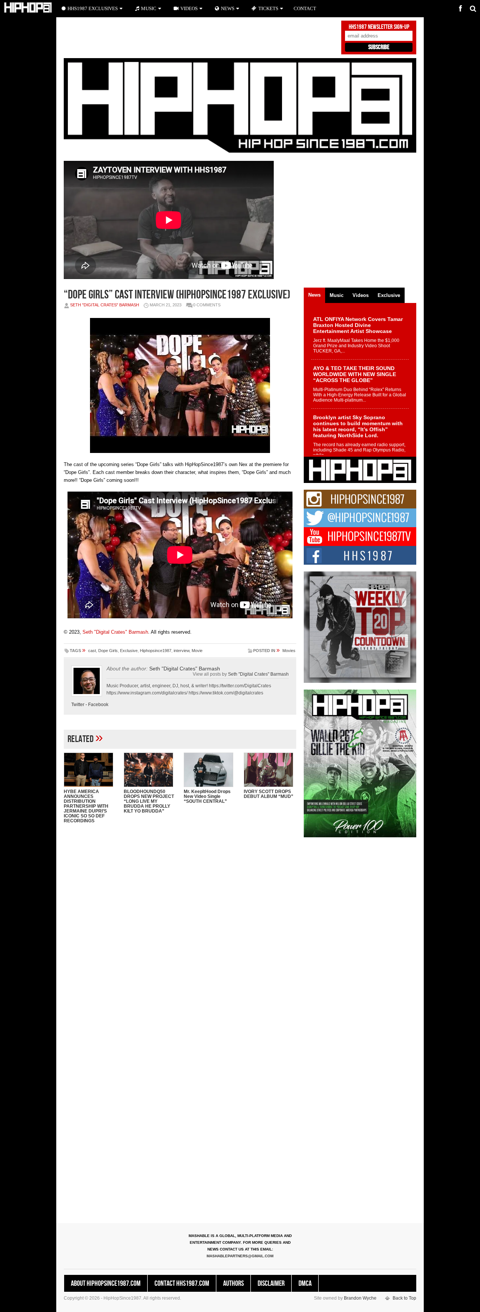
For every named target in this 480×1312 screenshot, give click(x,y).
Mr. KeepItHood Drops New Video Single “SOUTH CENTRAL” (207, 796)
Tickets (268, 8)
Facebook (98, 704)
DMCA (305, 1283)
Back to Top (404, 1298)
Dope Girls (108, 650)
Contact (305, 8)
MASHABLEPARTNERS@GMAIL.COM (240, 1256)
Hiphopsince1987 (155, 650)
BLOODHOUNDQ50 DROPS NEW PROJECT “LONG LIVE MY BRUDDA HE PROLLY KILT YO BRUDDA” (149, 801)
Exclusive (129, 650)
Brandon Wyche (360, 1298)
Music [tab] (337, 295)
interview (181, 650)
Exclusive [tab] (389, 295)
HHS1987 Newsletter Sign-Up (379, 27)
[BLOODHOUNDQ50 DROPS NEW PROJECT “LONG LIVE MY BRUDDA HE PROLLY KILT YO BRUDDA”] (150, 770)
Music (148, 8)
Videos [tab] (360, 295)
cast (92, 650)
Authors (233, 1283)
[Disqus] (180, 926)
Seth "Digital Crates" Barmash (104, 305)
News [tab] (314, 295)
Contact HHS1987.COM (181, 1283)
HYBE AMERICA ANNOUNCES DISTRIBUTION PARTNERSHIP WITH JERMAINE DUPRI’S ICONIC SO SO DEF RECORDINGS (86, 806)
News (227, 8)
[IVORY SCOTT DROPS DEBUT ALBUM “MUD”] (270, 770)
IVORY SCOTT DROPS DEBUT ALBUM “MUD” (268, 794)
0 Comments (206, 305)
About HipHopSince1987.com (106, 1283)
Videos (189, 8)
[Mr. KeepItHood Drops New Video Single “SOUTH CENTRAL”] (210, 770)
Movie (197, 650)
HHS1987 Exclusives (93, 8)
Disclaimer (271, 1283)
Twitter (77, 704)
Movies (289, 650)
